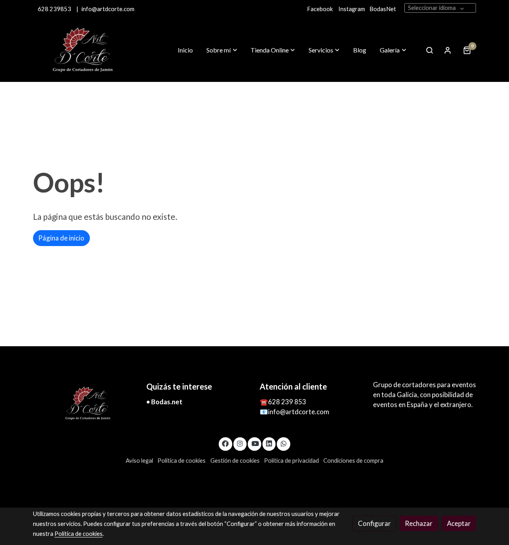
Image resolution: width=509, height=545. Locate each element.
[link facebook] (225, 443)
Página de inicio (61, 238)
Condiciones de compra (353, 460)
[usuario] (447, 50)
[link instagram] (240, 443)
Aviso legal (139, 460)
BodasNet (382, 9)
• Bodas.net (164, 402)
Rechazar (419, 523)
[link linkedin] (269, 443)
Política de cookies (181, 460)
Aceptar (459, 523)
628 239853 (56, 9)
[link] (84, 50)
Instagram (351, 9)
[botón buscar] (429, 50)
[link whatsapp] (283, 443)
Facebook (320, 9)
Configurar (374, 523)
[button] (222, 50)
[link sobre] (84, 403)
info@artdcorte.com (108, 9)
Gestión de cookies (235, 460)
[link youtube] (255, 443)
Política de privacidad (291, 460)
